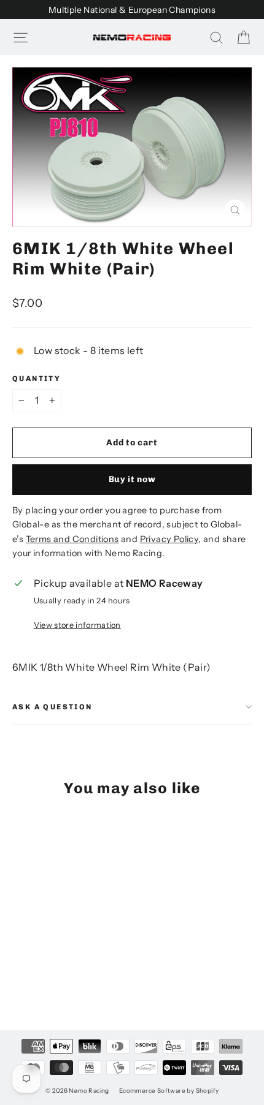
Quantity (36, 378)
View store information (77, 625)
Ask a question (52, 707)
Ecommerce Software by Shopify (169, 1091)
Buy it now (132, 479)
